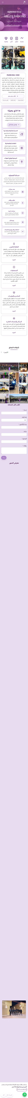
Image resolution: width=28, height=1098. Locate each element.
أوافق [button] (4, 1095)
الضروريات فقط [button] (9, 1095)
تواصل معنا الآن (13, 124)
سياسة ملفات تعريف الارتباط (22, 1089)
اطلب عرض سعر (12, 96)
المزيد (14, 260)
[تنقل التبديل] (2, 2)
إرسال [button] (4, 458)
